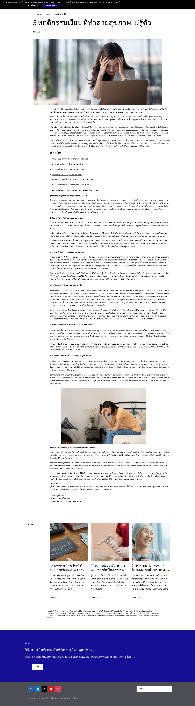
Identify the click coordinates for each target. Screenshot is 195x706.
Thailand (142, 689)
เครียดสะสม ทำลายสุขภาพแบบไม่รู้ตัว (67, 174)
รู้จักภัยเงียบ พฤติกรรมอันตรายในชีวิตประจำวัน (70, 159)
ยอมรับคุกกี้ (51, 5)
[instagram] (58, 689)
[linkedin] (37, 689)
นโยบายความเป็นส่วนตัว (58, 698)
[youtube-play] (51, 689)
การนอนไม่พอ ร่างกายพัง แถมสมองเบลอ (68, 169)
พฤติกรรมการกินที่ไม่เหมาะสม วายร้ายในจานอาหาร (73, 180)
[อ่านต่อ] (68, 561)
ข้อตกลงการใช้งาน (44, 698)
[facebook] (31, 689)
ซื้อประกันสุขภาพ (60, 479)
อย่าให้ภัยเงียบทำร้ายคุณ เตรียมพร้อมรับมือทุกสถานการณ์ (75, 190)
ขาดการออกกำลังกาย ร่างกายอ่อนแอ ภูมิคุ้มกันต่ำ (72, 185)
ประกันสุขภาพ (128, 316)
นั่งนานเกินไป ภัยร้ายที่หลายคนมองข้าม (67, 164)
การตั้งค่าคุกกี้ (34, 5)
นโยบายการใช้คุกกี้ (72, 698)
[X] (44, 689)
